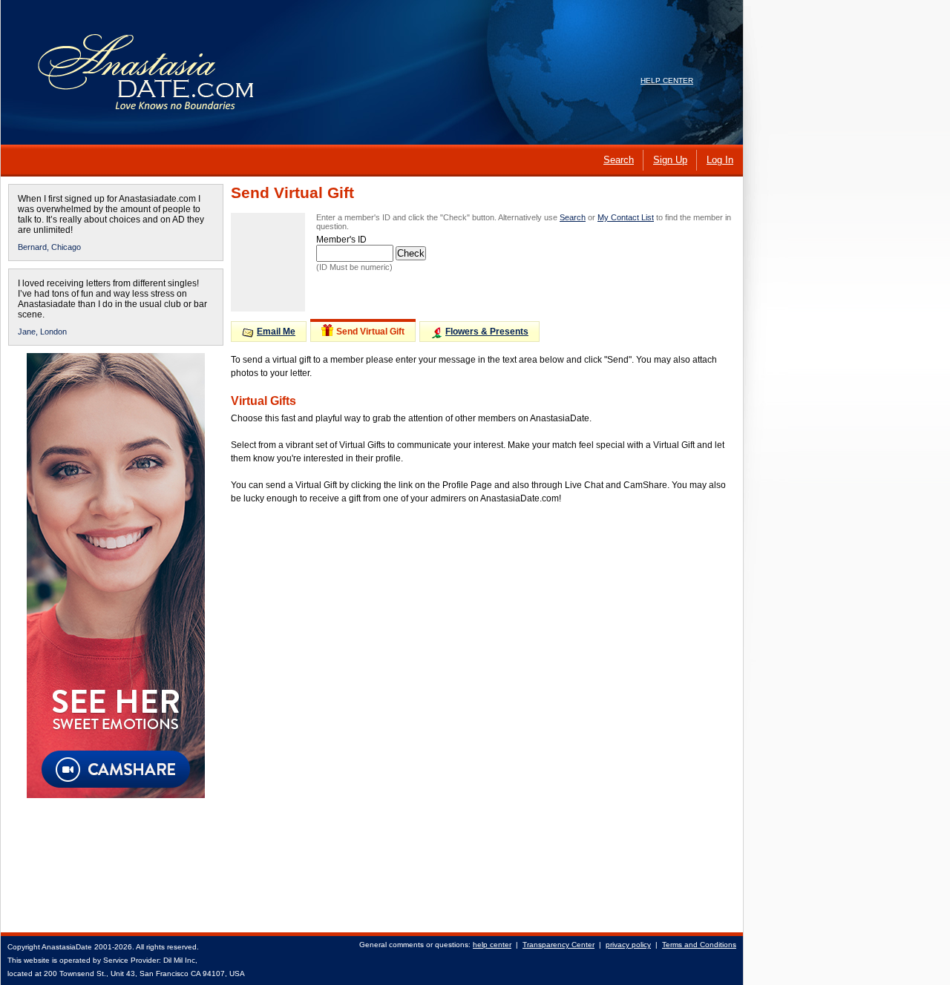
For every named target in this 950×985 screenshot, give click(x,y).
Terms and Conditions (699, 944)
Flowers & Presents (486, 331)
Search (573, 217)
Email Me (276, 331)
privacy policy (628, 944)
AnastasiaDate (67, 947)
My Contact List (625, 217)
